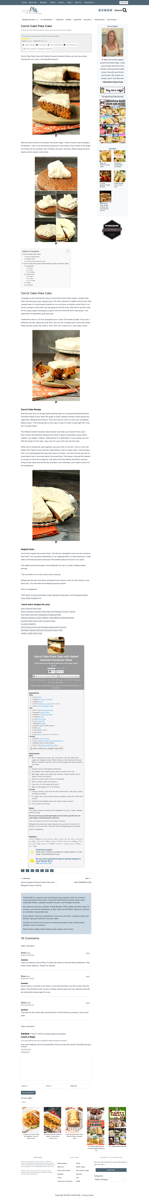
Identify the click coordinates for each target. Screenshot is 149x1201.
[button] (22, 38)
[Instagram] (105, 10)
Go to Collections (71, 45)
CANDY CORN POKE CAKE (31, 633)
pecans (39, 734)
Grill (77, 1177)
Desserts (77, 19)
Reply (88, 953)
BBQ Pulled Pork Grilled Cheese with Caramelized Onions (104, 207)
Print (53, 672)
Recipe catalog (62, 1163)
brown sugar (45, 704)
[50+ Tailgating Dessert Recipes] (117, 1126)
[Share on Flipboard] (47, 870)
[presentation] (105, 156)
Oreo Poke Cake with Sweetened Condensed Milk (41, 615)
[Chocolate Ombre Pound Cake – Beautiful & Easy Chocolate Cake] (74, 1120)
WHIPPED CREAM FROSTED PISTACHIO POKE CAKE (42, 630)
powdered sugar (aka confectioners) (50, 741)
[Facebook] (99, 10)
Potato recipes (80, 1167)
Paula (59, 665)
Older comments (27, 946)
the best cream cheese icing (40, 301)
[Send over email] (37, 870)
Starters (60, 19)
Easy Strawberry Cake (42, 595)
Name (25, 1086)
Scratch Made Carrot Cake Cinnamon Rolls (38, 621)
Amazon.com (50, 1164)
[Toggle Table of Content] (67, 251)
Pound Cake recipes (64, 1170)
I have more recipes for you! (36, 261)
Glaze (31, 268)
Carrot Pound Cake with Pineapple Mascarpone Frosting (43, 627)
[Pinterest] (108, 10)
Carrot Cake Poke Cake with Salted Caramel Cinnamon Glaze (46, 263)
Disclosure (38, 1157)
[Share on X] (32, 870)
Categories (98, 1176)
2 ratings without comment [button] (54, 1034)
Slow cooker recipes (82, 1170)
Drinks (68, 19)
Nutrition (30, 285)
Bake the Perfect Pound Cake (105, 164)
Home (24, 2)
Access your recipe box (65, 1181)
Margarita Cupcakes (60, 595)
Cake (31, 270)
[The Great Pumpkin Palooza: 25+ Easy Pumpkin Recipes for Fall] (95, 1126)
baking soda (44, 712)
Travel (59, 1177)
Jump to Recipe (30, 45)
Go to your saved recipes (70, 676)
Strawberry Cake (45, 311)
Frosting (32, 272)
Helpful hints (31, 259)
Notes (29, 282)
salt (41, 701)
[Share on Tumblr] (42, 870)
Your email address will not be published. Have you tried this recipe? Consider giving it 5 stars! (56, 1046)
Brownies (79, 1174)
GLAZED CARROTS (28, 624)
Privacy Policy (88, 1195)
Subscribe (123, 2)
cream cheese (44, 738)
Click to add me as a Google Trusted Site (39, 49)
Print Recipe (42, 45)
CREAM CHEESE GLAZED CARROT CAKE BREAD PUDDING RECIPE (47, 618)
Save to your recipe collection (46, 676)
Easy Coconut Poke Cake (31, 609)
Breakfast (60, 1174)
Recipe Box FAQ (45, 863)
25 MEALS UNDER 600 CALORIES (118, 164)
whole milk (40, 721)
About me (61, 1167)
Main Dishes (100, 19)
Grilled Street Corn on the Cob (118, 185)
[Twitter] (102, 10)
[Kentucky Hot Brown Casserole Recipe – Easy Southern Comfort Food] (52, 1120)
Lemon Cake (31, 311)
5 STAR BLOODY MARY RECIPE (105, 185)
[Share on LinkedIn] (52, 870)
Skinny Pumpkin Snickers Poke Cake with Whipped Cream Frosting (48, 612)
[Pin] (56, 137)
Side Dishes (111, 19)
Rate (61, 672)
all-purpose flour (47, 710)
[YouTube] (111, 10)
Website (73, 1086)
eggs (39, 728)
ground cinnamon (46, 699)
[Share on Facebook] (27, 870)
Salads (78, 1181)
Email (49, 1086)
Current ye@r (27, 1098)
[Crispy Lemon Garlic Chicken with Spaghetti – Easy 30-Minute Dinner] (30, 1120)
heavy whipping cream (45, 706)
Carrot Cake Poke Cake (32, 254)
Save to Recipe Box (56, 45)
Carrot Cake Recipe (32, 256)
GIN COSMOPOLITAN (82, 880)
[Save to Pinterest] (22, 870)
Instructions (31, 274)
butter (39, 697)
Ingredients (30, 266)
